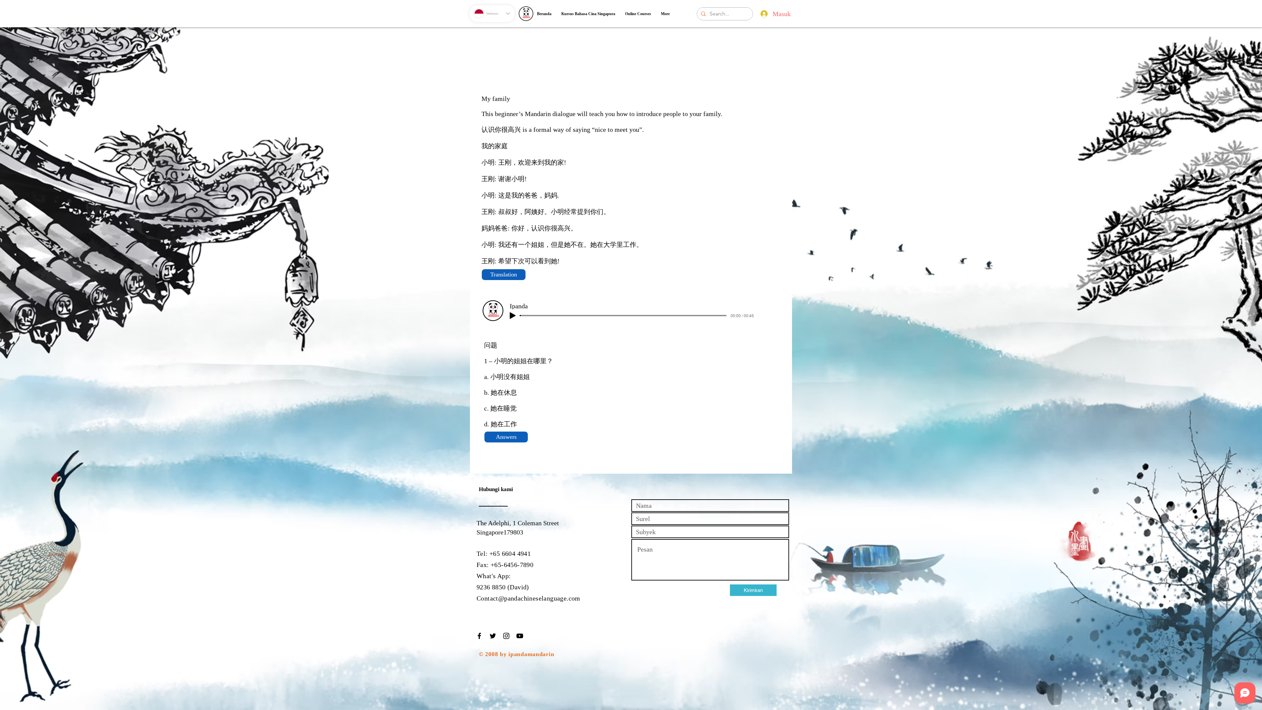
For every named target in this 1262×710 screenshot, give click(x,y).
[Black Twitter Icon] (493, 636)
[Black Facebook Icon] (479, 636)
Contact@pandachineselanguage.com (528, 598)
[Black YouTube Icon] (520, 636)
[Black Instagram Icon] (506, 636)
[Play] (513, 315)
